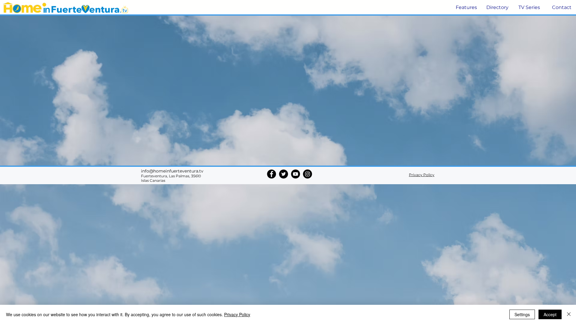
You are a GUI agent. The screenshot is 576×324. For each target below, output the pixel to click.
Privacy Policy (237, 314)
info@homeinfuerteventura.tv (172, 171)
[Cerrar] (568, 314)
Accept (550, 314)
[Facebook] (271, 174)
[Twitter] (283, 174)
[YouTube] (295, 174)
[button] (466, 7)
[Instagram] (307, 174)
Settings (522, 314)
